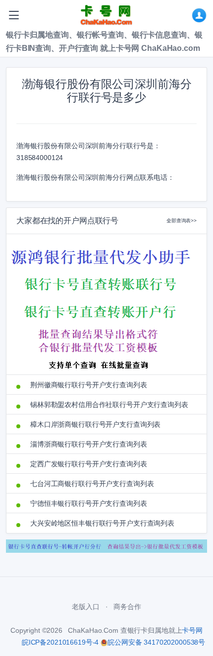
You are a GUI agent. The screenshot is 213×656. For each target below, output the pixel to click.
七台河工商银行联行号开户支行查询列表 (92, 484)
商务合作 (127, 607)
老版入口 (85, 607)
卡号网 (192, 630)
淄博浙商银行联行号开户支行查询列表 (88, 444)
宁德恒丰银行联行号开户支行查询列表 (88, 503)
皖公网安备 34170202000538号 (156, 642)
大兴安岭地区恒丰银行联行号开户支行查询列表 (102, 523)
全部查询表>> (181, 220)
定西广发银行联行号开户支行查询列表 (88, 464)
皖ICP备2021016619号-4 (60, 642)
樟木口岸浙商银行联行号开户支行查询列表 (95, 424)
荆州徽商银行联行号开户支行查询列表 (88, 385)
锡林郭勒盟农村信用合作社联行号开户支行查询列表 (109, 405)
